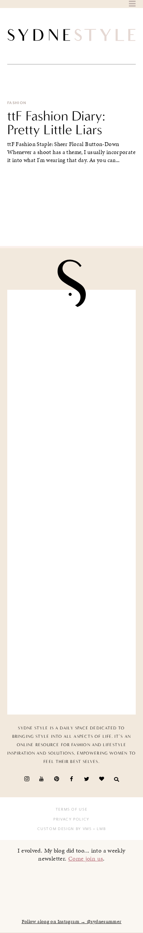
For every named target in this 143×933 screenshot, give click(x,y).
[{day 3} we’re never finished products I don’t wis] (72, 536)
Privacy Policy (71, 819)
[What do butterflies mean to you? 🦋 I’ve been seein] (72, 334)
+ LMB (99, 829)
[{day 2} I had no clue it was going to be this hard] (72, 670)
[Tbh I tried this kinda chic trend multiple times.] (72, 603)
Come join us (85, 858)
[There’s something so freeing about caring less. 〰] (72, 469)
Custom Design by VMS (64, 829)
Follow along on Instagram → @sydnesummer (72, 921)
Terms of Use (72, 809)
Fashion (17, 103)
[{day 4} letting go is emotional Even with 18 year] (72, 401)
